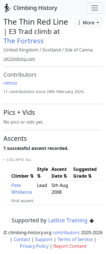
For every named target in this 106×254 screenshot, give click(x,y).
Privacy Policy (34, 246)
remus (10, 83)
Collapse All (19, 159)
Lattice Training (68, 220)
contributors (66, 232)
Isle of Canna (79, 50)
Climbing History (34, 8)
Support (44, 239)
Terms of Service (75, 239)
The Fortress (23, 40)
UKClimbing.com (19, 58)
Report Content (69, 246)
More (89, 23)
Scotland (51, 50)
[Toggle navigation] (95, 8)
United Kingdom (20, 50)
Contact (22, 239)
